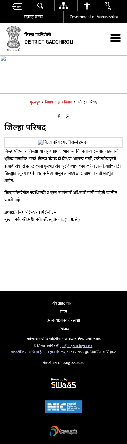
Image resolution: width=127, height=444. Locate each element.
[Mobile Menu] (115, 37)
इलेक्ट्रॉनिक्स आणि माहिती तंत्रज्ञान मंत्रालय (38, 352)
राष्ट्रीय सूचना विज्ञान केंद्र (77, 346)
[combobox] (107, 6)
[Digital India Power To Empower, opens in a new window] (63, 432)
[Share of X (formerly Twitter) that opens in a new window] (68, 116)
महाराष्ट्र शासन (33, 17)
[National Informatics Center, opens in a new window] (63, 408)
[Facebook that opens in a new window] (59, 116)
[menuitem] (17, 5)
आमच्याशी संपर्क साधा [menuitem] (63, 320)
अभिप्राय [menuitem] (63, 329)
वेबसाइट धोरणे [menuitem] (63, 303)
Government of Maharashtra (94, 17)
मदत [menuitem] (63, 311)
